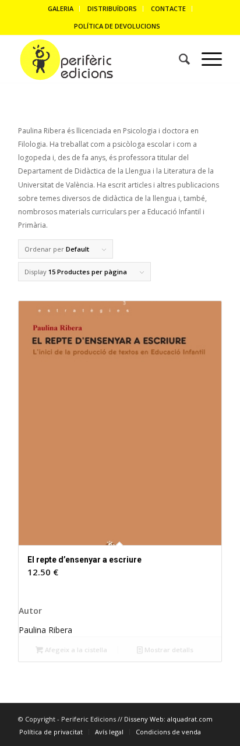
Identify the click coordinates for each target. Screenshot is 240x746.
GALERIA (60, 8)
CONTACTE (168, 8)
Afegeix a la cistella (75, 649)
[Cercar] (178, 59)
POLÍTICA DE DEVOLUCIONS (117, 26)
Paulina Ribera (45, 629)
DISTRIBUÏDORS (112, 8)
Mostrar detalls (168, 649)
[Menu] (206, 59)
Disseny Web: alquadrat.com (168, 719)
